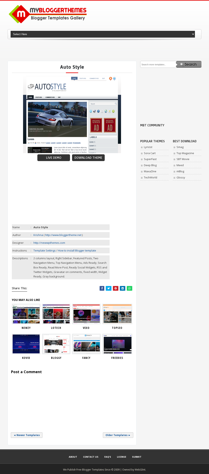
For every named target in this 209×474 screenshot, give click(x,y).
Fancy (86, 358)
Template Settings (44, 250)
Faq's (107, 456)
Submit (136, 456)
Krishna (38, 235)
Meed (180, 165)
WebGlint (140, 469)
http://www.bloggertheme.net (63, 235)
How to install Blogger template (77, 250)
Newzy (26, 328)
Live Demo (53, 158)
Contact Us (90, 456)
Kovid (26, 358)
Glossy (181, 177)
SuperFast (150, 159)
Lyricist (148, 147)
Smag (180, 147)
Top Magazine (185, 153)
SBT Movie (183, 159)
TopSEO (117, 328)
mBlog (180, 171)
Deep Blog (150, 165)
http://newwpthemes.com (49, 243)
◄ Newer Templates (26, 435)
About (73, 456)
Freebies (117, 358)
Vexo (86, 328)
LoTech (56, 328)
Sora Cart (150, 153)
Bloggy (56, 358)
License (121, 456)
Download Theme (88, 158)
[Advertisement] (104, 50)
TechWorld (150, 177)
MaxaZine (150, 171)
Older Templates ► (118, 435)
